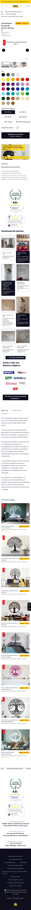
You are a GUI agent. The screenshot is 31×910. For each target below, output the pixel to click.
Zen (2, 14)
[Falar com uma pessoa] (29, 609)
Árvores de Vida (11, 14)
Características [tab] (16, 410)
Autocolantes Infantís (15, 859)
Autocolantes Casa (10, 862)
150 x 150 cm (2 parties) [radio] (23, 122)
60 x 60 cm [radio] (23, 112)
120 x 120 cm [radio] (8, 122)
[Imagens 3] (23, 64)
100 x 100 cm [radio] (23, 117)
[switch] (17, 128)
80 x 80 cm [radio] (8, 117)
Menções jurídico (15, 876)
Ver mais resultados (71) (16, 357)
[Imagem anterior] (3, 50)
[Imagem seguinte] (27, 50)
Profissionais (22, 862)
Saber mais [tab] (4, 410)
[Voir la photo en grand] (8, 243)
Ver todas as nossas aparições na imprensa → (15, 397)
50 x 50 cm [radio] (8, 112)
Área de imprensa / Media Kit (15, 868)
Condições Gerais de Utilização (15, 883)
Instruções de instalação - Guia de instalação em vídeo (14, 872)
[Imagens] (15, 50)
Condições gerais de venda (15, 879)
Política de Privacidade (15, 886)
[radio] (3, 74)
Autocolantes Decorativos (14, 11)
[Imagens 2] (14, 64)
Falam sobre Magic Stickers (15, 865)
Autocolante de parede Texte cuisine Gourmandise (23, 287)
